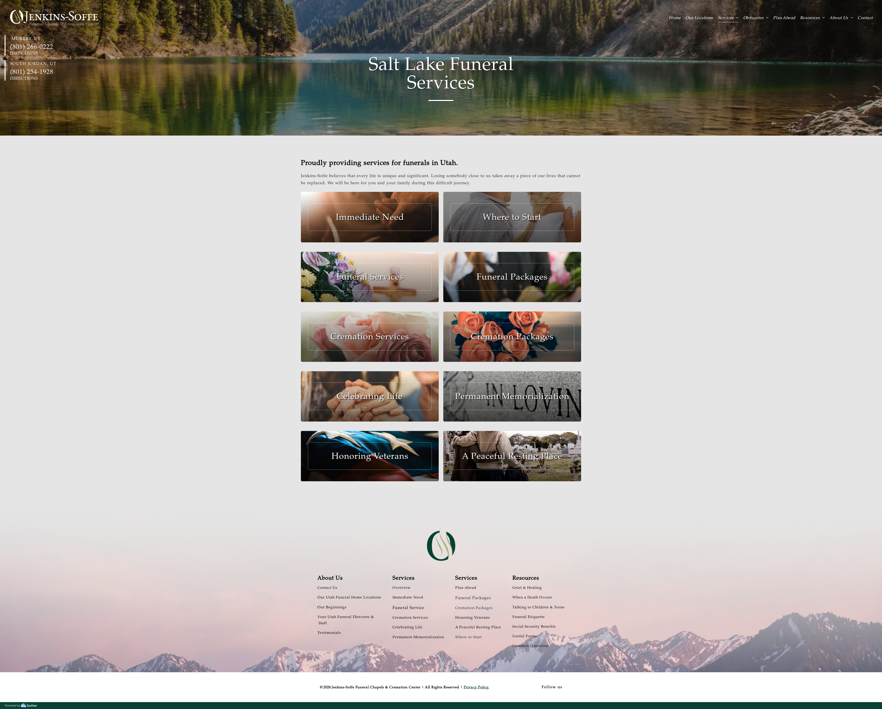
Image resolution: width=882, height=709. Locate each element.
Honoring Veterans (472, 617)
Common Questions (530, 646)
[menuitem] (677, 17)
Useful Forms (524, 636)
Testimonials (329, 632)
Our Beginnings (332, 607)
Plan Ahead (465, 587)
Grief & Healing (527, 587)
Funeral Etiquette (528, 617)
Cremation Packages (474, 608)
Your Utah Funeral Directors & (345, 617)
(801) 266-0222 (31, 47)
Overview (402, 587)
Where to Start (468, 637)
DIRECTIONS (24, 53)
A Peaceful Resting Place (478, 627)
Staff (322, 623)
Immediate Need (408, 597)
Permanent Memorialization (418, 637)
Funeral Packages (473, 597)
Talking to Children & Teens (538, 607)
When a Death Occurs (532, 597)
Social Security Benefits (534, 626)
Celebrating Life (408, 627)
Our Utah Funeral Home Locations (349, 597)
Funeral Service (408, 607)
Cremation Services (410, 617)
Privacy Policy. (476, 687)
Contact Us (327, 587)
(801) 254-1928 (31, 72)
